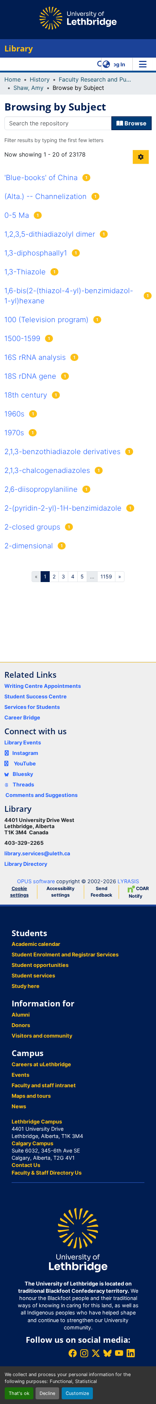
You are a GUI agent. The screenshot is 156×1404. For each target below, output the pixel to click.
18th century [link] (25, 395)
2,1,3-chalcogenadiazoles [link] (47, 470)
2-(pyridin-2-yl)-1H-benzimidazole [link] (63, 508)
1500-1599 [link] (22, 338)
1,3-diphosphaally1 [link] (35, 253)
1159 (106, 576)
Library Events (22, 742)
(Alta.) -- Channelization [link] (45, 196)
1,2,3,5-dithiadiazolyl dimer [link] (49, 234)
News (19, 1106)
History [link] (40, 79)
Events (20, 1075)
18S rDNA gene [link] (30, 376)
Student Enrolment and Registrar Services (65, 954)
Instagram (25, 753)
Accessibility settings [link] (60, 892)
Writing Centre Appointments (42, 686)
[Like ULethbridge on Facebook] (72, 1353)
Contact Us (26, 1165)
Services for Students (32, 707)
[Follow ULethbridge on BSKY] (107, 1353)
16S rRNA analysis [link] (35, 357)
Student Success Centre (35, 696)
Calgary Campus (32, 1143)
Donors (21, 1025)
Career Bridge (22, 717)
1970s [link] (14, 432)
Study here (26, 986)
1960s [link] (14, 414)
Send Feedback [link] (101, 892)
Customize (77, 1393)
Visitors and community (42, 1036)
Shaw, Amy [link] (28, 87)
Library (18, 48)
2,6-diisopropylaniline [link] (41, 489)
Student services (33, 975)
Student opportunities (40, 965)
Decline (47, 1393)
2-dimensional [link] (28, 545)
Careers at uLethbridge (41, 1064)
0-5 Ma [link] (16, 215)
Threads (23, 784)
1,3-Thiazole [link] (25, 271)
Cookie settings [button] (19, 892)
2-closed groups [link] (32, 527)
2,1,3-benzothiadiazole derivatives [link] (62, 451)
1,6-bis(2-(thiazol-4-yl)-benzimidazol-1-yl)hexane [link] (68, 295)
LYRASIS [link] (128, 881)
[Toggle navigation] (142, 64)
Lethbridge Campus (37, 1121)
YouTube (25, 763)
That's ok (19, 1393)
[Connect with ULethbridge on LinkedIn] (130, 1353)
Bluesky (22, 774)
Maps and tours (31, 1096)
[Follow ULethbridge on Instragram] (84, 1353)
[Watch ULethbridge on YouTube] (119, 1353)
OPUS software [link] (36, 881)
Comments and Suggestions (41, 795)
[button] (100, 64)
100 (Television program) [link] (46, 319)
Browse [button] (135, 123)
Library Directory (25, 864)
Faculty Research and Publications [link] (95, 79)
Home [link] (12, 79)
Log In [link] (117, 64)
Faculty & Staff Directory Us (47, 1173)
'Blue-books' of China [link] (41, 177)
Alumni (21, 1015)
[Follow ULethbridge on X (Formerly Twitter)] (96, 1353)
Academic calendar (36, 944)
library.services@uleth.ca (37, 853)
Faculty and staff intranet (44, 1085)
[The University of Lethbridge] (78, 1240)
